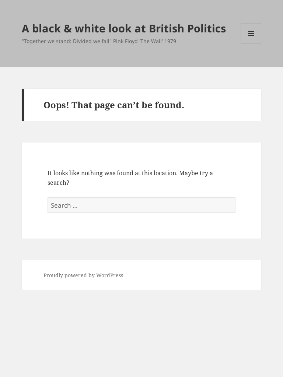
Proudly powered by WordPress (83, 275)
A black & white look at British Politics (124, 28)
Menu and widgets (251, 43)
